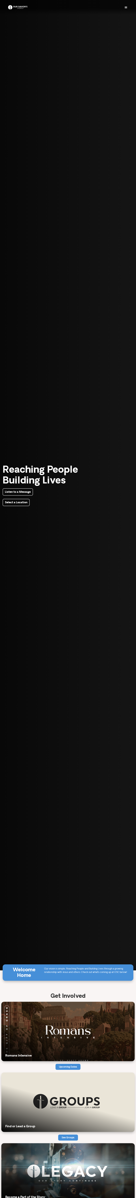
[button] (126, 7)
